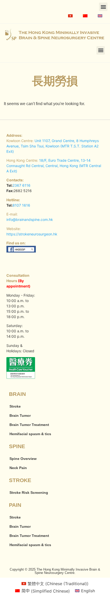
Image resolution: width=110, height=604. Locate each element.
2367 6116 (21, 185)
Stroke (15, 406)
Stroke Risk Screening (28, 492)
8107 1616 (21, 205)
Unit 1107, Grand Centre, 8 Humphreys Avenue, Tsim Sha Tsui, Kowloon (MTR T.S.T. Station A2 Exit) (52, 146)
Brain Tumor (20, 415)
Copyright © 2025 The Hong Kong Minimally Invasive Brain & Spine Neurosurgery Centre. (55, 571)
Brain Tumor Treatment (29, 425)
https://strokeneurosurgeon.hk (31, 234)
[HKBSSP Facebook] (21, 251)
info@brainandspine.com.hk (29, 219)
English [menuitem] (88, 590)
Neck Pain (18, 468)
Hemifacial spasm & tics (30, 434)
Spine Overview (23, 459)
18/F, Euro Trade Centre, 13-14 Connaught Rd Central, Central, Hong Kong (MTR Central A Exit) (53, 165)
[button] (103, 7)
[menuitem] (70, 16)
